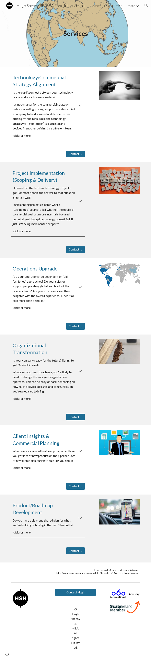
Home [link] (94, 5)
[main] (75, 33)
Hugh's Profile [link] (113, 5)
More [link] (131, 5)
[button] (146, 5)
